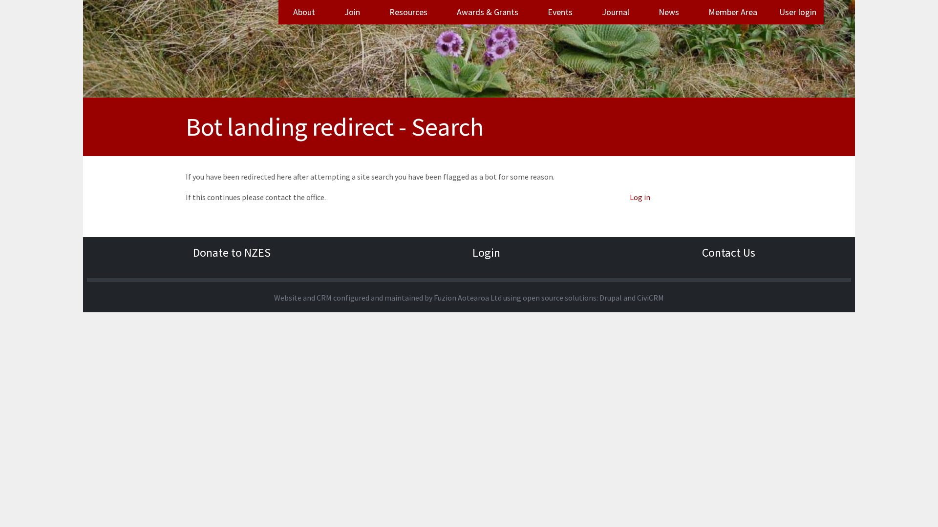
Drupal (610, 298)
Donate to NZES (232, 252)
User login (797, 12)
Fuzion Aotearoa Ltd (468, 298)
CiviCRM (650, 298)
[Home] (232, 49)
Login (486, 252)
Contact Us (728, 252)
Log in (640, 197)
